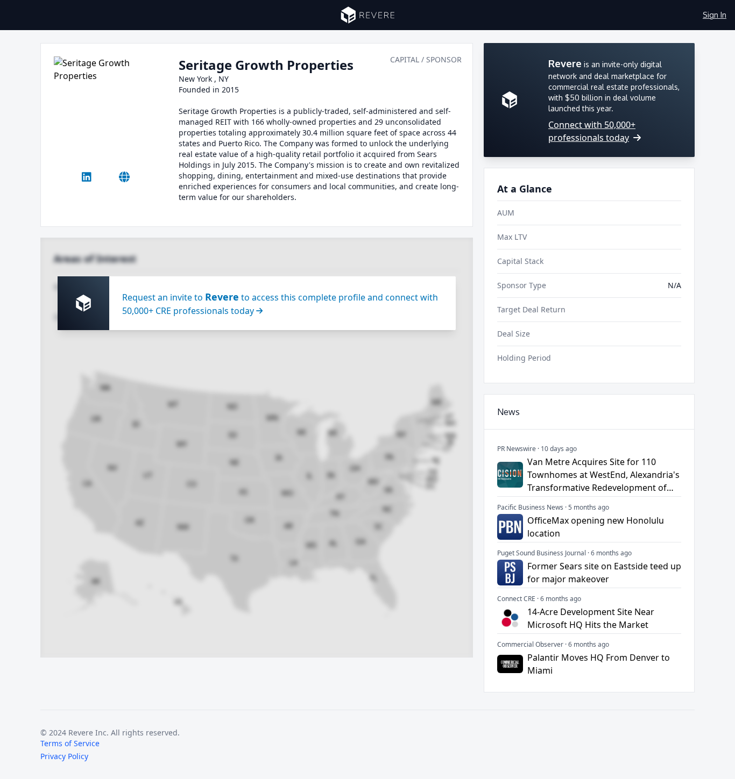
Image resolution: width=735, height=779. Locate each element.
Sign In (714, 14)
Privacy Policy (64, 756)
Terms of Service (70, 743)
